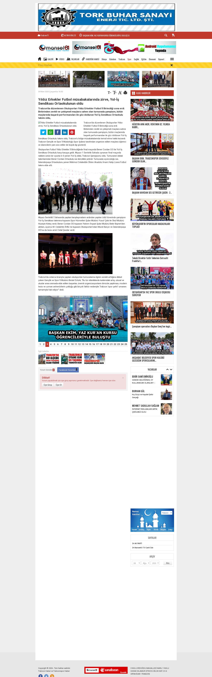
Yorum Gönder (47, 370)
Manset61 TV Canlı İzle (143, 548)
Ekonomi (152, 59)
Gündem (112, 59)
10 (72, 344)
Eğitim (143, 59)
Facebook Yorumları (67, 370)
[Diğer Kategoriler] (172, 59)
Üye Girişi (48, 385)
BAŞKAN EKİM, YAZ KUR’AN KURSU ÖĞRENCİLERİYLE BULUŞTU (106, 34)
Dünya (104, 59)
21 (111, 344)
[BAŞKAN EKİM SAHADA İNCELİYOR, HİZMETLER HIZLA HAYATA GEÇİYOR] (89, 79)
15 (90, 344)
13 (83, 344)
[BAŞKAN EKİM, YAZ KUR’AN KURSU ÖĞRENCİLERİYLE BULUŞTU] (123, 79)
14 (86, 344)
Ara (167, 563)
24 (122, 344)
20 (108, 344)
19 (104, 344)
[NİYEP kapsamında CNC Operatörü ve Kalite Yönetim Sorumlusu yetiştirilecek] (158, 79)
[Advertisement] (152, 462)
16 (93, 344)
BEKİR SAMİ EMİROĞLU (142, 376)
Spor (129, 59)
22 (115, 344)
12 (79, 344)
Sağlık (136, 59)
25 (125, 344)
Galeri (50, 59)
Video (61, 59)
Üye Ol (59, 385)
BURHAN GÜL (138, 391)
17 (97, 344)
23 (118, 344)
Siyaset (161, 59)
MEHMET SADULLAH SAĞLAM (145, 405)
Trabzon (121, 59)
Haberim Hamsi (92, 59)
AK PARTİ (138, 543)
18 (101, 344)
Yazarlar (75, 59)
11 (76, 344)
